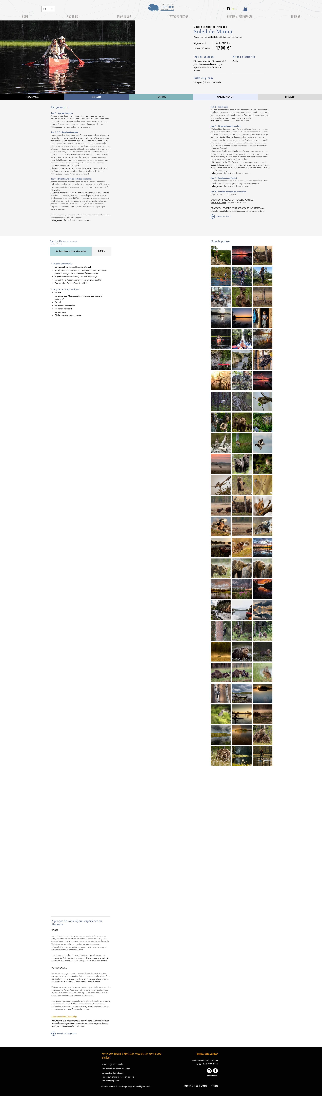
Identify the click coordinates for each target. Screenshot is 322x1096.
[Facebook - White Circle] (215, 1070)
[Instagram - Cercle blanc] (209, 1070)
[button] (245, 8)
